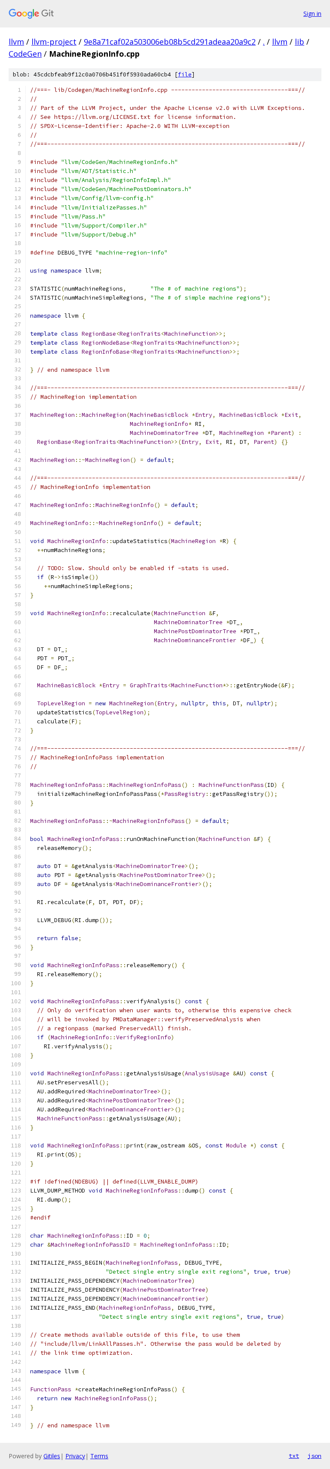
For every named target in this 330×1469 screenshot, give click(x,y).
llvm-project (53, 41)
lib (299, 41)
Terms (99, 1456)
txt (294, 1456)
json (314, 1456)
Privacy (75, 1456)
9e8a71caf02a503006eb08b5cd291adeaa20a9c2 (170, 41)
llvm (16, 41)
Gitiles (51, 1456)
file (185, 74)
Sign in (312, 13)
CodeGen (25, 54)
